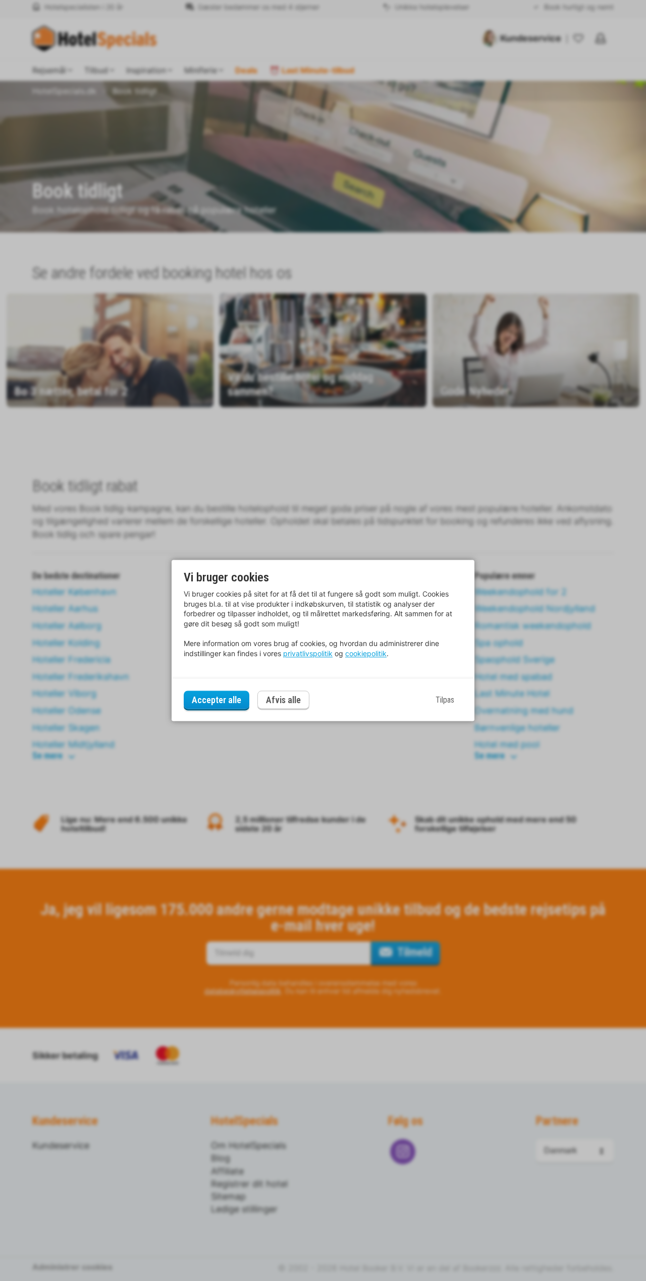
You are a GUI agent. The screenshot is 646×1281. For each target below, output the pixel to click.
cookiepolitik (366, 653)
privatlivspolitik (308, 653)
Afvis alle (283, 700)
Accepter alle (216, 700)
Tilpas (445, 700)
